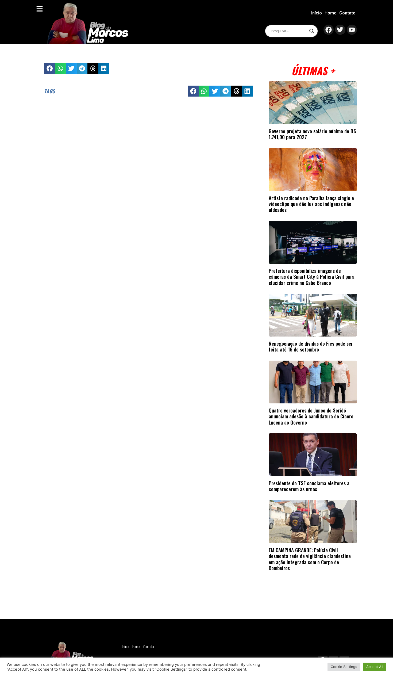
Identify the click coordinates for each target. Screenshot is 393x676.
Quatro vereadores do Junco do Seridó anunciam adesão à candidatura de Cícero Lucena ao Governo (311, 416)
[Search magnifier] (311, 31)
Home (331, 13)
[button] (49, 68)
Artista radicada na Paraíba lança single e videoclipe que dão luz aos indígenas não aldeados (311, 204)
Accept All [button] (374, 666)
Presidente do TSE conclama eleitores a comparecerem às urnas (309, 486)
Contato (347, 13)
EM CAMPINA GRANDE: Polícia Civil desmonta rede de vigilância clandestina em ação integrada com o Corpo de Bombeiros (310, 559)
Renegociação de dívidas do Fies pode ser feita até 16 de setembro (311, 346)
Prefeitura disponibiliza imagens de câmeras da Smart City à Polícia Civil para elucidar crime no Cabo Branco (312, 277)
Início (316, 13)
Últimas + (312, 70)
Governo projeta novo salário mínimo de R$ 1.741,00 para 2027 (312, 134)
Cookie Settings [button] (344, 666)
